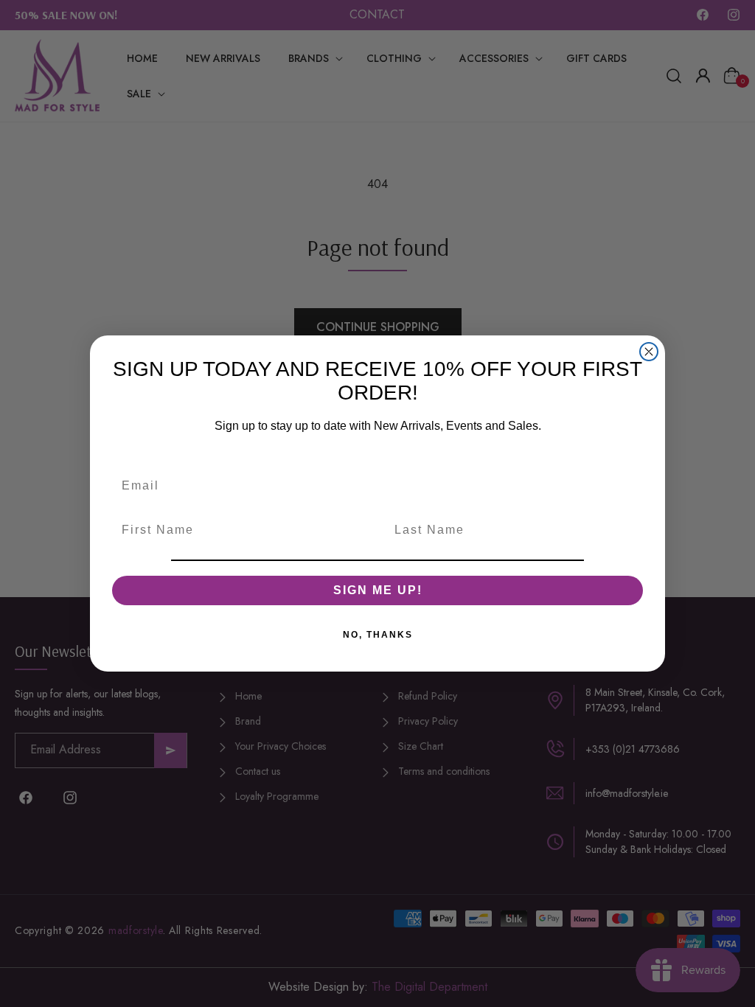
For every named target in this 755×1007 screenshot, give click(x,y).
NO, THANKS (378, 635)
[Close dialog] (649, 351)
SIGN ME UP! (377, 590)
